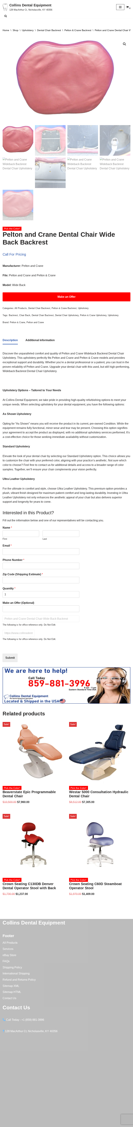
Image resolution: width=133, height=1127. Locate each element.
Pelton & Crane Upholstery (93, 315)
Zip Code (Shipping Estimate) (23, 574)
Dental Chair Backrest (49, 30)
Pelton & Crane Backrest (77, 30)
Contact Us (9, 998)
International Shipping (16, 973)
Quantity (9, 588)
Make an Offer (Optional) (18, 602)
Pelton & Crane (17, 322)
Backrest (13, 315)
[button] (124, 44)
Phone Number (13, 559)
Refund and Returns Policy (19, 979)
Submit (10, 657)
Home (6, 30)
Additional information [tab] (40, 340)
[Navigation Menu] (120, 7)
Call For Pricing (14, 254)
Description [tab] (10, 340)
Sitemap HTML (12, 991)
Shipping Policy (12, 967)
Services (8, 948)
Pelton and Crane (35, 322)
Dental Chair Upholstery (67, 315)
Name (7, 527)
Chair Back (24, 315)
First (5, 539)
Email (7, 545)
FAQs (6, 961)
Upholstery (28, 30)
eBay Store (9, 955)
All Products (21, 308)
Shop (15, 30)
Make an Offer (66, 296)
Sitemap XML (11, 985)
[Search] (5, 16)
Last (45, 539)
